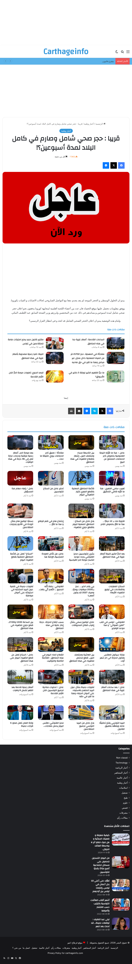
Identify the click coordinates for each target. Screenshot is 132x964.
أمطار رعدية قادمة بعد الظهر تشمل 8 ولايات (22, 688)
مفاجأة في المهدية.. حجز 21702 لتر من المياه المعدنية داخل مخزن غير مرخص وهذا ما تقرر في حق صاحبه (87, 358)
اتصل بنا (26, 948)
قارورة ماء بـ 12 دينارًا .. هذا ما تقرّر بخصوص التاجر (113, 522)
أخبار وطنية (89, 123)
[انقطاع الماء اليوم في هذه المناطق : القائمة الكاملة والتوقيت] (51, 644)
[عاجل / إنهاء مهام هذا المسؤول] (20, 478)
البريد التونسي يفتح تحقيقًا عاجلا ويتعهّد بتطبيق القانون (112, 726)
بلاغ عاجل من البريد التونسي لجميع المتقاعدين (85, 726)
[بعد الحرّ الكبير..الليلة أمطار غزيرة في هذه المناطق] (112, 543)
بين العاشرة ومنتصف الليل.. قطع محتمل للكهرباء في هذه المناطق (81, 658)
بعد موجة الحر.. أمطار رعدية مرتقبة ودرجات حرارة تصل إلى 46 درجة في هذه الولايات (20, 457)
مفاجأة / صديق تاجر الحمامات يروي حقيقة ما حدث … (52, 456)
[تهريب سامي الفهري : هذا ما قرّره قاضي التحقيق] (112, 478)
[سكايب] (94, 411)
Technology (122, 762)
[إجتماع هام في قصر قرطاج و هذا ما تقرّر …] (51, 511)
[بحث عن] (122, 52)
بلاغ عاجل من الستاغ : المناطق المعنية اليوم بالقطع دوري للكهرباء (83, 524)
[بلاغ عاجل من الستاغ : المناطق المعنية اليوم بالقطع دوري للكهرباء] (81, 511)
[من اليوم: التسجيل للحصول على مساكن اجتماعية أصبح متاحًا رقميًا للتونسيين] (121, 862)
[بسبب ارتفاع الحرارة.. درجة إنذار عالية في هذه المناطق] (51, 612)
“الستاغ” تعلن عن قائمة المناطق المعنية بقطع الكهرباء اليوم (21, 557)
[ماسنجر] (106, 165)
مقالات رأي (122, 818)
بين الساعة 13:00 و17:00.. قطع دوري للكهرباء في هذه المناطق (20, 625)
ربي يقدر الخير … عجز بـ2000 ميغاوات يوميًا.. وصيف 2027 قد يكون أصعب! (83, 591)
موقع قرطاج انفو (75, 942)
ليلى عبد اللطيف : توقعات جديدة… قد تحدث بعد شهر (100, 922)
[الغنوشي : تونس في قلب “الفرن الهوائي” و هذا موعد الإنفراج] (112, 612)
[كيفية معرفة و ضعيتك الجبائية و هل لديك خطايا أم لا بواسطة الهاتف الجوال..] (121, 839)
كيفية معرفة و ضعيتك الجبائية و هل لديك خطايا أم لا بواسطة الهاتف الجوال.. (100, 842)
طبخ (126, 797)
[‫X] (113, 165)
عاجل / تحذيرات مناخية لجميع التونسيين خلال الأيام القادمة (53, 690)
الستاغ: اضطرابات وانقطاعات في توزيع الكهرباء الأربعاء (115, 589)
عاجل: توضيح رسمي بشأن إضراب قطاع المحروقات (82, 623)
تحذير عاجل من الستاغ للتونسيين (53, 490)
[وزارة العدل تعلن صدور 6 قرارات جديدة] (20, 712)
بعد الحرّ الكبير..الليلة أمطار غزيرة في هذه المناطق (112, 555)
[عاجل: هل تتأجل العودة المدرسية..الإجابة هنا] (51, 543)
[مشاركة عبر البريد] (79, 411)
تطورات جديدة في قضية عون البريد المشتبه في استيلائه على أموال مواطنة (21, 591)
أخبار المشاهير (121, 772)
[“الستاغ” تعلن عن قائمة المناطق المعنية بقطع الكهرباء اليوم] (20, 543)
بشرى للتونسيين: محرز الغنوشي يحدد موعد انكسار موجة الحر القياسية (81, 557)
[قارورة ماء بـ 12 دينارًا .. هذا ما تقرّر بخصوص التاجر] (112, 511)
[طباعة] (71, 411)
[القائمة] (128, 52)
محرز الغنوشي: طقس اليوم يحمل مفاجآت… (53, 724)
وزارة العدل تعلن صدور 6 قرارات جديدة (21, 724)
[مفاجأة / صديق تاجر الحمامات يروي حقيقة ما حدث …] (51, 442)
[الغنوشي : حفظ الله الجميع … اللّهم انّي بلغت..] (51, 576)
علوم (125, 802)
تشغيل (125, 792)
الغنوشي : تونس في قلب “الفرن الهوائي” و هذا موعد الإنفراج (112, 625)
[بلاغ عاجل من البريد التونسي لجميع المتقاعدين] (81, 712)
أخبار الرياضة (121, 767)
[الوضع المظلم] (116, 52)
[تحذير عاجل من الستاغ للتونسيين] (51, 478)
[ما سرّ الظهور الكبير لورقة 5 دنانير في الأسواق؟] (115, 376)
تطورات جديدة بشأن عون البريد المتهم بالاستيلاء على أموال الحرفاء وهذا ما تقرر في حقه (82, 692)
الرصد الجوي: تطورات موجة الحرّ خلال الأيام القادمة (26, 375)
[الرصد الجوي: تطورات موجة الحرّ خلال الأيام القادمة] (55, 376)
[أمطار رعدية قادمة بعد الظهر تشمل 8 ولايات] (20, 677)
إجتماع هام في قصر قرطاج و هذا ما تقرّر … (51, 522)
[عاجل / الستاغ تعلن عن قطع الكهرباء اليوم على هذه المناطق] (20, 644)
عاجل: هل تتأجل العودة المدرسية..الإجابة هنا (53, 555)
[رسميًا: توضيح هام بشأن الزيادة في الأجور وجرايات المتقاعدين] (20, 511)
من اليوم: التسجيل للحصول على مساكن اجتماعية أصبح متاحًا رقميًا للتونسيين (100, 865)
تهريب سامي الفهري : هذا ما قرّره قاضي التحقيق (112, 490)
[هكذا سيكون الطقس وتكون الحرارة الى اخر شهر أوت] (112, 644)
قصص (125, 807)
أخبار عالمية (122, 777)
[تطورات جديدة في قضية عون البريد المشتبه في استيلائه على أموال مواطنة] (20, 576)
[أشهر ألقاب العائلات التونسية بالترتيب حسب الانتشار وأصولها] (121, 904)
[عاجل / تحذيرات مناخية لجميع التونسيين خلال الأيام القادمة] (51, 677)
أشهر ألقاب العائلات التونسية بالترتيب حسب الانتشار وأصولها (99, 905)
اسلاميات (123, 787)
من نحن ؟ (16, 948)
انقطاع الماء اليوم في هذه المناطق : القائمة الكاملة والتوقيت (53, 658)
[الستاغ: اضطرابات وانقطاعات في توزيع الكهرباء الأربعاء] (112, 576)
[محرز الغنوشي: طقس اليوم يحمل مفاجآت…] (51, 712)
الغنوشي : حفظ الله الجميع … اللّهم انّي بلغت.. (51, 588)
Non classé (122, 757)
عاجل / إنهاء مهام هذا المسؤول (22, 490)
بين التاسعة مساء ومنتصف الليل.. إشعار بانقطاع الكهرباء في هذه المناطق (82, 457)
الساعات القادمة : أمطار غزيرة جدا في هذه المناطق (88, 341)
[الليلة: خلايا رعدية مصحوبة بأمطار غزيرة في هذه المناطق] (55, 358)
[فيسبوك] (121, 165)
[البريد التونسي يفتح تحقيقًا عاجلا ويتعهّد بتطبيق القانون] (112, 712)
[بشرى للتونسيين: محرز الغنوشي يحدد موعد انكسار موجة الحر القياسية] (81, 543)
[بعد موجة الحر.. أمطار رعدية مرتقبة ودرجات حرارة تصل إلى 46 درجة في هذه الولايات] (20, 442)
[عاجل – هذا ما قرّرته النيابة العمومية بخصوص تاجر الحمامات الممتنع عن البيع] (112, 442)
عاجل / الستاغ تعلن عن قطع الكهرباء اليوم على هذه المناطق (21, 658)
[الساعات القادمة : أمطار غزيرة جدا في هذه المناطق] (115, 343)
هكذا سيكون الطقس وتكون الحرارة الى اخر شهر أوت (112, 658)
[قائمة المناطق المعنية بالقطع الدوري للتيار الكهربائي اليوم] (81, 478)
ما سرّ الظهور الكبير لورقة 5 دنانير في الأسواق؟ (86, 375)
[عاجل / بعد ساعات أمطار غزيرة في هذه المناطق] (112, 677)
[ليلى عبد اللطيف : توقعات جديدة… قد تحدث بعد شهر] (121, 924)
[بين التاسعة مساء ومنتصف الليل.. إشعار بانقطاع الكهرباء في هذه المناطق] (81, 442)
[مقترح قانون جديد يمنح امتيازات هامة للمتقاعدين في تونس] (55, 343)
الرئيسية (99, 123)
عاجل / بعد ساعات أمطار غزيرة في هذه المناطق (113, 688)
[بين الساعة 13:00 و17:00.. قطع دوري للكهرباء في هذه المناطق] (20, 612)
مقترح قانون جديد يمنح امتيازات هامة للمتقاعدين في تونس (87, 61)
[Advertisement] (66, 22)
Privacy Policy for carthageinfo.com (65, 953)
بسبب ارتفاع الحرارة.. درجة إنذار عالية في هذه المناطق (51, 625)
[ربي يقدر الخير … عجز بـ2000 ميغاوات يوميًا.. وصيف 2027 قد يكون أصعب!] (81, 576)
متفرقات (123, 812)
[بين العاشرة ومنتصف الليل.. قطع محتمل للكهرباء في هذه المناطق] (81, 644)
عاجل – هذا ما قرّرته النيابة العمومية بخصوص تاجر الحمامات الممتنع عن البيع (112, 457)
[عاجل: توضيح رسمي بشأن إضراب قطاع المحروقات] (81, 612)
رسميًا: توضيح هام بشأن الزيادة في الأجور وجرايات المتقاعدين (21, 524)
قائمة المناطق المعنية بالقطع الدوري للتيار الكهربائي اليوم (83, 491)
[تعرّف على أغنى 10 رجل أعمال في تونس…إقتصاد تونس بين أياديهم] (121, 885)
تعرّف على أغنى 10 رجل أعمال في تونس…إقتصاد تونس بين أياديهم (100, 886)
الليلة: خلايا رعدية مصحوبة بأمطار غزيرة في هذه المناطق (27, 356)
